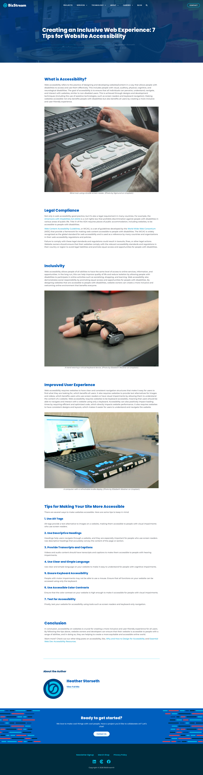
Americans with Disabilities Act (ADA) (62, 219)
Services (81, 5)
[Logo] (101, 762)
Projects (68, 5)
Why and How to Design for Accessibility (125, 639)
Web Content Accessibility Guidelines (62, 229)
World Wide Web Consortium (142, 229)
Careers (127, 5)
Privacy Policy (120, 755)
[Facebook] (109, 762)
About (113, 5)
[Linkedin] (94, 762)
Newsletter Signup (85, 755)
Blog (139, 5)
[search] (146, 5)
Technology (98, 5)
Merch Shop (103, 755)
